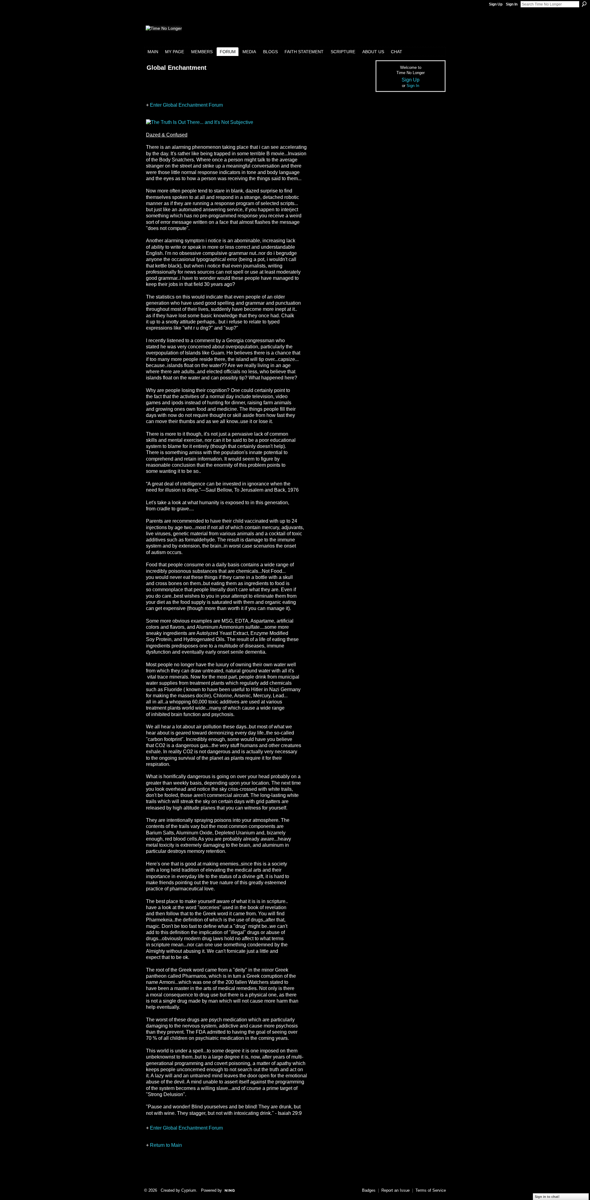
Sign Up (495, 4)
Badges (369, 1190)
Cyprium (188, 1190)
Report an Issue (395, 1190)
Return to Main (166, 1145)
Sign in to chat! (547, 1196)
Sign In (511, 4)
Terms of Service (430, 1190)
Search (584, 4)
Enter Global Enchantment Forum (186, 105)
